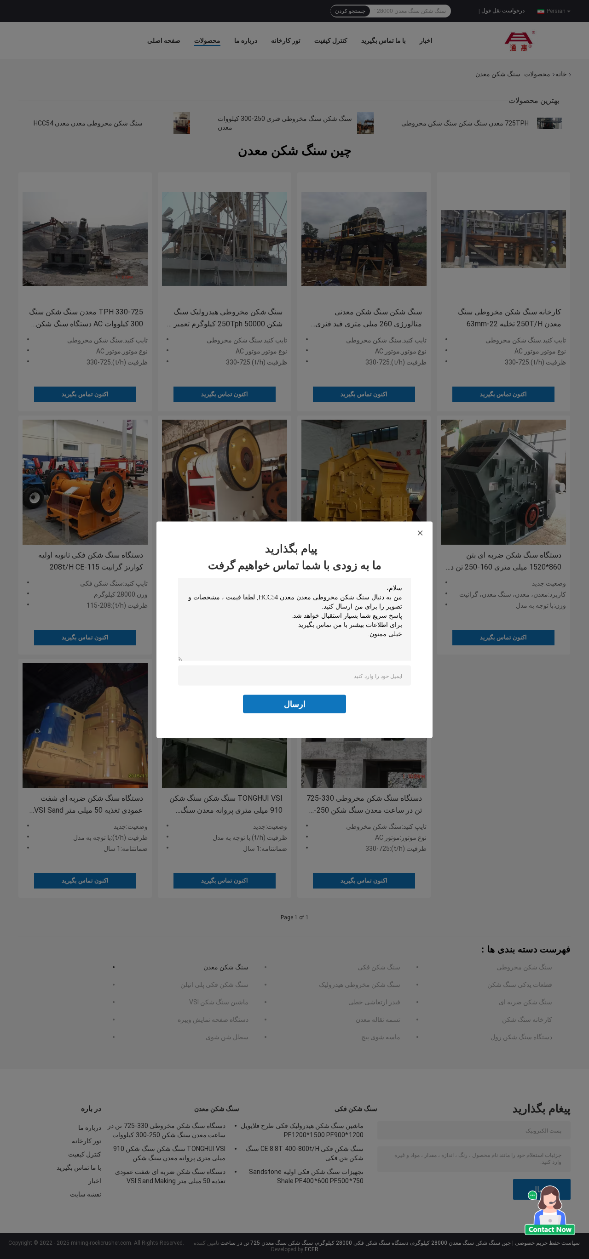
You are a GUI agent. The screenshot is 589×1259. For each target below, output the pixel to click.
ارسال (295, 703)
